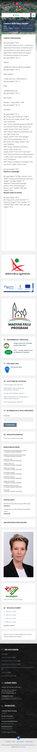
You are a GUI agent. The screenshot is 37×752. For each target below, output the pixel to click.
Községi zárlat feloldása (11, 393)
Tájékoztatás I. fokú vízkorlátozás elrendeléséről (14, 389)
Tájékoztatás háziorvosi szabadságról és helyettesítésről (16, 397)
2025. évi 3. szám (11, 618)
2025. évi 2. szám (11, 622)
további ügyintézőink (9, 732)
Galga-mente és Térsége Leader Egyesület (23, 344)
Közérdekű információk (9, 661)
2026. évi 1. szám (11, 615)
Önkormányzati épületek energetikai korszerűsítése (18, 667)
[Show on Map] (33, 15)
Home (5, 28)
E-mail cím (7, 416)
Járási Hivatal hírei (7, 657)
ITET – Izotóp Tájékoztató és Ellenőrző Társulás (23, 351)
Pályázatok (5, 672)
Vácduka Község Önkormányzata (26, 745)
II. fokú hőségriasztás (10, 385)
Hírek (3, 654)
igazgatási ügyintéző (8, 718)
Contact (17, 28)
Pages (11, 28)
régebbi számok (9, 625)
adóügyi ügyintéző (7, 729)
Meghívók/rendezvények (9, 664)
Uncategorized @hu (8, 676)
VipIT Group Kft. (21, 747)
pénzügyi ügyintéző (8, 723)
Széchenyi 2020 (16, 367)
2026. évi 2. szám (11, 611)
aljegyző (4, 713)
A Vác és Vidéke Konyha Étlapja (13, 599)
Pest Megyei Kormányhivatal (10, 697)
